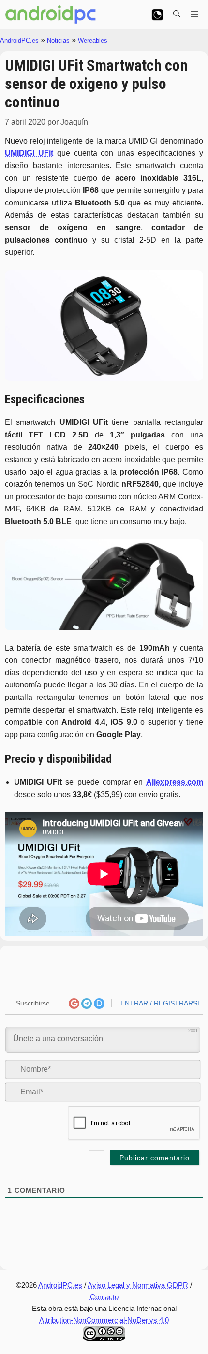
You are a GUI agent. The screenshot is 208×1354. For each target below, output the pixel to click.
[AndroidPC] (51, 14)
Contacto (104, 1297)
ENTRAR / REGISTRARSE (160, 1003)
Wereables (92, 40)
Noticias (58, 40)
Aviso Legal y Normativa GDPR (138, 1285)
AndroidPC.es (19, 40)
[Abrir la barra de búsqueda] (176, 14)
